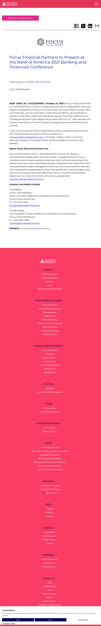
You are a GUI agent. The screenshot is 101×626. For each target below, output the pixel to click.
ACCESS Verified (50, 334)
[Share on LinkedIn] (90, 26)
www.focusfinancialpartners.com (26, 137)
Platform (49, 513)
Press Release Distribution (50, 309)
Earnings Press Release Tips (50, 466)
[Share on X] (83, 26)
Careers (49, 543)
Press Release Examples (49, 489)
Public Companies (49, 274)
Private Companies (50, 278)
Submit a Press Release (50, 412)
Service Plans (49, 428)
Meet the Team (50, 536)
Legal (49, 285)
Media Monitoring (49, 320)
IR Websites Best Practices (50, 458)
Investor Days (49, 369)
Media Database (50, 312)
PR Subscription (49, 408)
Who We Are (50, 532)
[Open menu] (96, 4)
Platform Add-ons (50, 431)
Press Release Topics (50, 447)
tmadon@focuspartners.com (24, 205)
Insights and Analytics (50, 331)
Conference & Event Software (49, 392)
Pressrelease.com (49, 567)
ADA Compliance (50, 358)
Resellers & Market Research (50, 289)
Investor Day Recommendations (49, 469)
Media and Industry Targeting (50, 323)
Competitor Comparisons (49, 455)
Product (50, 509)
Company (50, 516)
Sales (49, 590)
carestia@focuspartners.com (24, 223)
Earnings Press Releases (49, 365)
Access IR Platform (50, 350)
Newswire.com (50, 563)
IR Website (49, 354)
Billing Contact (50, 601)
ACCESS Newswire (50, 559)
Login (49, 583)
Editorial (49, 597)
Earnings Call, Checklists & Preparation (50, 462)
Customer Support (49, 594)
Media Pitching (50, 316)
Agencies (50, 282)
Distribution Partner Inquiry (50, 605)
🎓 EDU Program (50, 493)
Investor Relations (49, 540)
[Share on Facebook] (76, 26)
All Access (50, 388)
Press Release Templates (49, 485)
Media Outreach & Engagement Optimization (49, 451)
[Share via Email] (97, 26)
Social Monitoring (50, 327)
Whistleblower (49, 372)
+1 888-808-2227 (49, 586)
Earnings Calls (50, 361)
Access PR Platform (50, 305)
